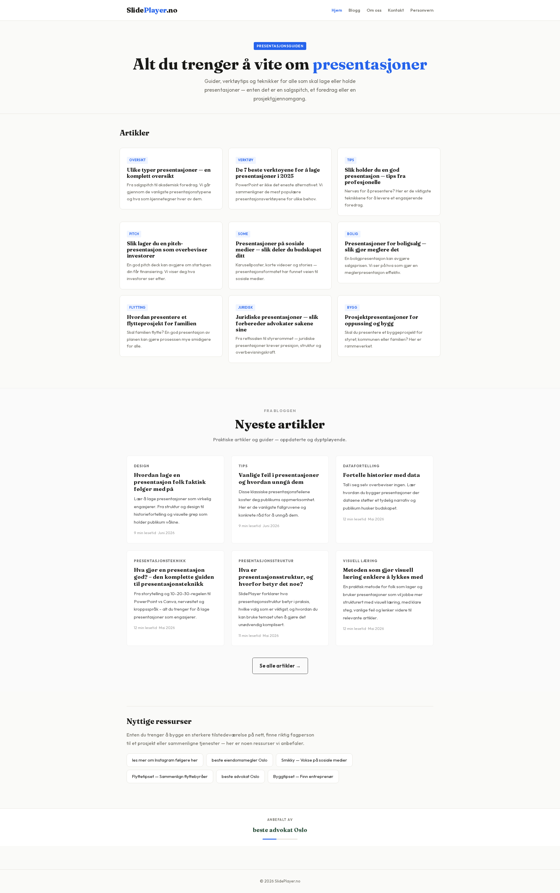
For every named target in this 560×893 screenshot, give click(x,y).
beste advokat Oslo (240, 776)
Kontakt (396, 10)
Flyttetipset (280, 829)
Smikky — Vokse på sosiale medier (314, 760)
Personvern (421, 10)
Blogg (354, 10)
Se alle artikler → (280, 666)
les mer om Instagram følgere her (165, 760)
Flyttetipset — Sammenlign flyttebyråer (170, 776)
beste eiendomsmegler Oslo (239, 760)
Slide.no (152, 10)
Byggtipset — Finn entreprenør (303, 776)
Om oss (374, 10)
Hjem (337, 10)
